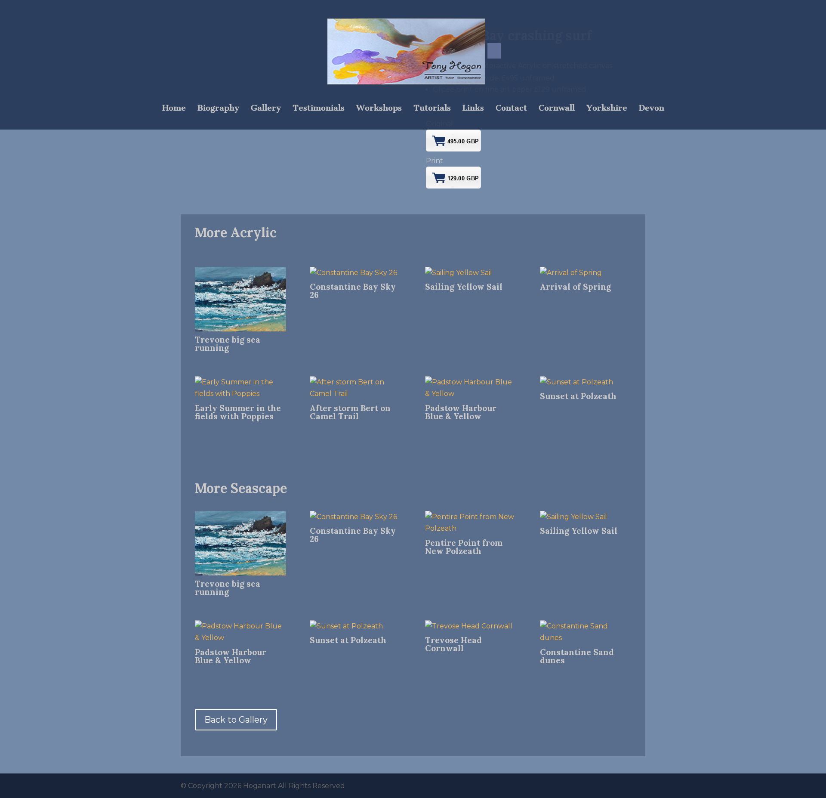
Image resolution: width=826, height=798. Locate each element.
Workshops (379, 109)
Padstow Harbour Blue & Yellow (460, 412)
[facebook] (494, 51)
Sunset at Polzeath (578, 396)
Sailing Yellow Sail (463, 286)
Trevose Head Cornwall (453, 644)
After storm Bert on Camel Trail (350, 412)
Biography (218, 109)
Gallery (266, 109)
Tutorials (432, 109)
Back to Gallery (236, 719)
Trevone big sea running (227, 343)
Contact (511, 109)
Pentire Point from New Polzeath (463, 547)
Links (473, 109)
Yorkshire (606, 109)
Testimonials (319, 109)
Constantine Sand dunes (577, 656)
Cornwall (557, 109)
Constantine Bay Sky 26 (353, 290)
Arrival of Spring (575, 286)
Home (174, 109)
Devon (651, 109)
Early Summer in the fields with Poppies (238, 412)
